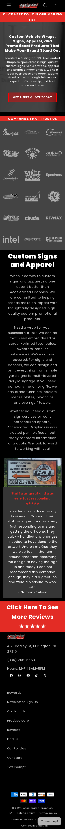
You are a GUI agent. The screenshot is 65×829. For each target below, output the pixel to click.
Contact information (34, 825)
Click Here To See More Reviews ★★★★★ (32, 616)
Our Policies (16, 748)
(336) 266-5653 (21, 660)
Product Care (18, 720)
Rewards (14, 692)
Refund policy (26, 813)
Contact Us (16, 711)
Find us (12, 739)
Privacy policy (48, 813)
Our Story (14, 758)
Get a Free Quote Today (32, 97)
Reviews (13, 730)
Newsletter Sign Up (22, 702)
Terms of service (22, 819)
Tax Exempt (16, 767)
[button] (9, 5)
